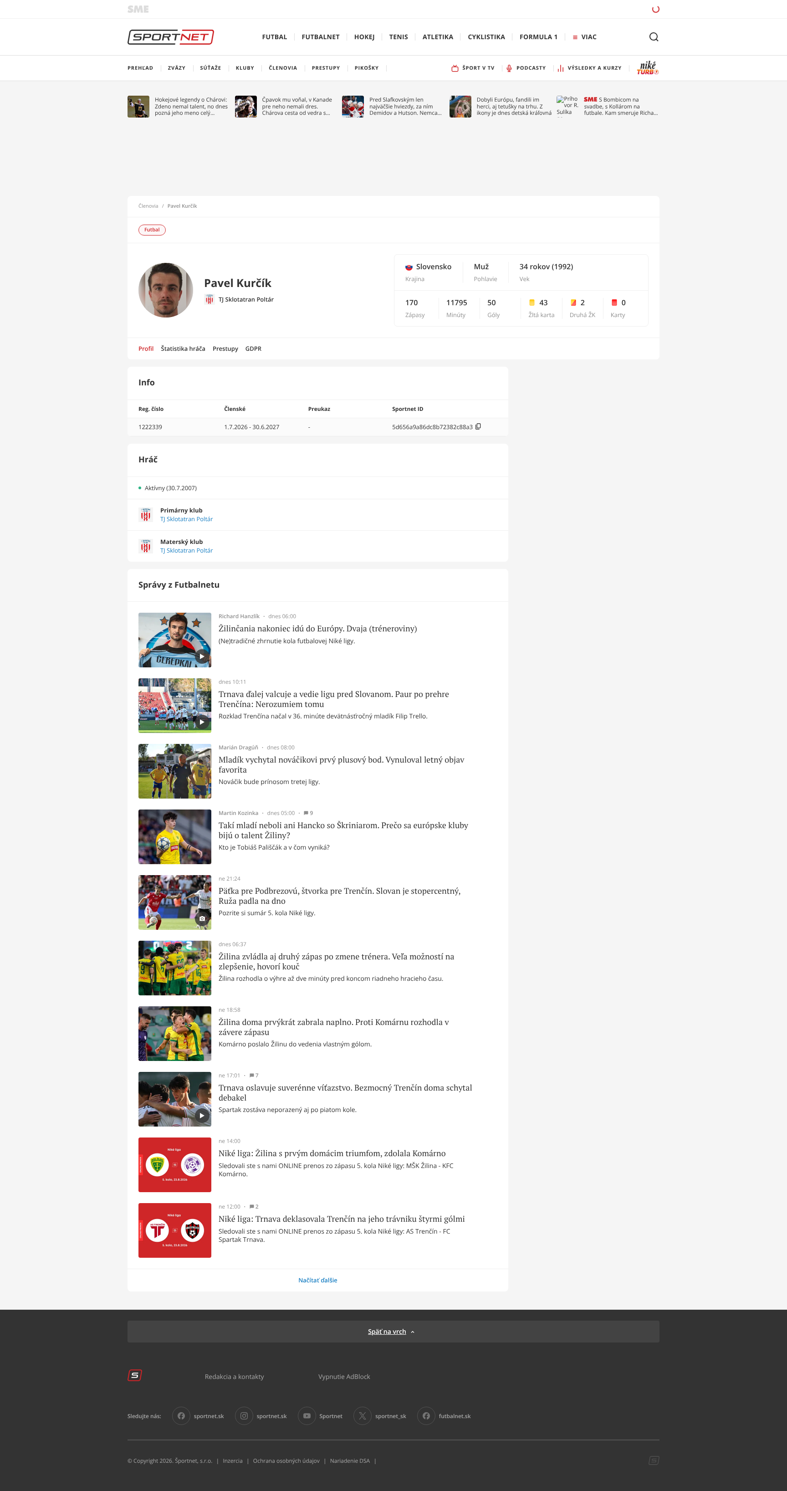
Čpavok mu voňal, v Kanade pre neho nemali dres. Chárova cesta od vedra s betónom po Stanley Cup (297, 106)
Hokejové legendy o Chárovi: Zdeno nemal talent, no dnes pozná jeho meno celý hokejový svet (191, 106)
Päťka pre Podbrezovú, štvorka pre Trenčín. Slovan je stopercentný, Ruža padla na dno (339, 896)
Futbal (274, 37)
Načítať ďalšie (317, 1280)
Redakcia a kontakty (234, 1376)
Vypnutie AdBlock (344, 1376)
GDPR (253, 348)
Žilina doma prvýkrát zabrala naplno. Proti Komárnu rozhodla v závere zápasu (334, 1027)
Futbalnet (321, 37)
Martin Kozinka (239, 813)
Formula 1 (539, 37)
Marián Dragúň (238, 747)
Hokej (364, 37)
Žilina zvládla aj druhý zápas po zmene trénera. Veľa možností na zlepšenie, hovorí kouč (337, 961)
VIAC (589, 37)
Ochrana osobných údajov (286, 1461)
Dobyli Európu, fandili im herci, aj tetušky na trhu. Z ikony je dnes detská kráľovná (514, 106)
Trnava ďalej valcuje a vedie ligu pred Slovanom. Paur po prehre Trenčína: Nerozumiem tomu (334, 699)
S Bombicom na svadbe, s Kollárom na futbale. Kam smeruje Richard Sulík (621, 106)
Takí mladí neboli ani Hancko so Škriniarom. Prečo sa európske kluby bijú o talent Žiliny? (343, 830)
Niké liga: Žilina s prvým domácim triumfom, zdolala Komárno (332, 1153)
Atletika (438, 37)
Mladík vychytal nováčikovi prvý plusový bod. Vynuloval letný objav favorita (341, 764)
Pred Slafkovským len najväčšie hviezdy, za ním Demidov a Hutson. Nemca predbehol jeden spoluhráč (403, 106)
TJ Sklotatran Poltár (246, 299)
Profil (146, 348)
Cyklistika (486, 37)
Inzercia (232, 1461)
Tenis (398, 37)
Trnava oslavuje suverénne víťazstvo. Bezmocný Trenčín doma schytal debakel (345, 1092)
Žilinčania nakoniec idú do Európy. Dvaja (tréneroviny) (318, 629)
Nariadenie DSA (350, 1461)
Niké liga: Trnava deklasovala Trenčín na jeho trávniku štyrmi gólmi (342, 1219)
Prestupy (225, 348)
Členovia (148, 206)
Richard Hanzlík (239, 616)
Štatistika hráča (183, 348)
